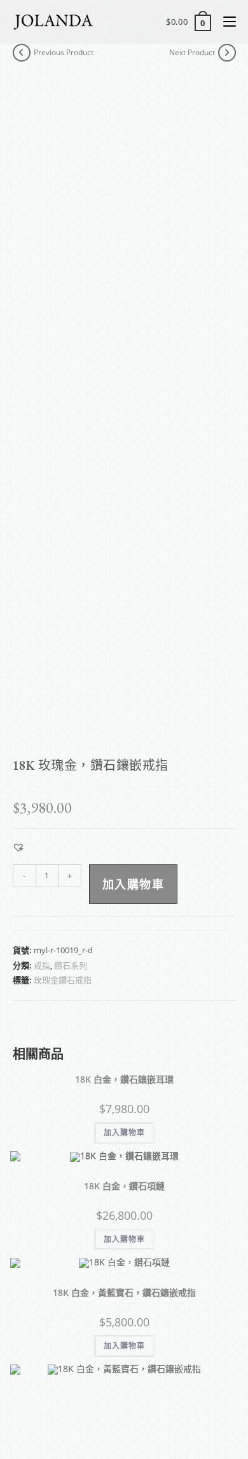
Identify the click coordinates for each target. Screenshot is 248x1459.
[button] (18, 847)
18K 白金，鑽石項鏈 (124, 1186)
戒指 (42, 965)
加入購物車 (133, 884)
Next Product (192, 52)
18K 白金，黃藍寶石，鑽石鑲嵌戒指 (124, 1292)
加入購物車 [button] (124, 1132)
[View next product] (227, 53)
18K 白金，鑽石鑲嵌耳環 (124, 1079)
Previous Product (63, 52)
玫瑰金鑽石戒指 (63, 980)
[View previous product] (22, 53)
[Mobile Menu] (225, 21)
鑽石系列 (70, 965)
